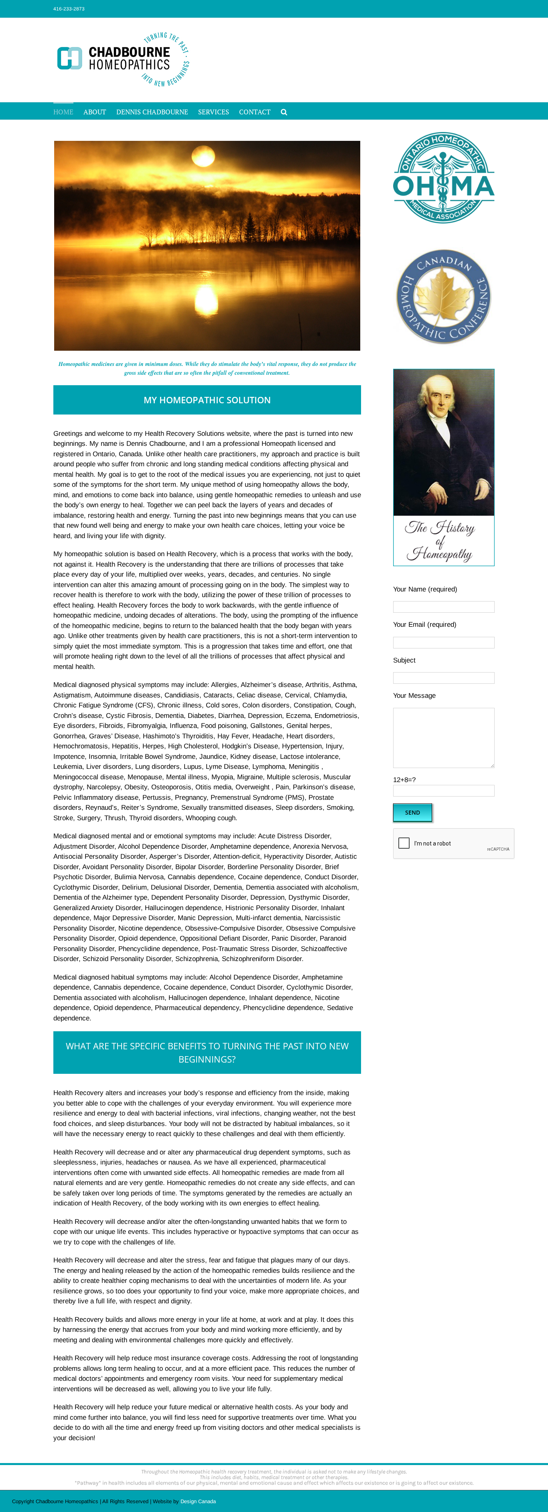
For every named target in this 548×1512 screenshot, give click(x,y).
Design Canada (198, 1501)
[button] (284, 111)
